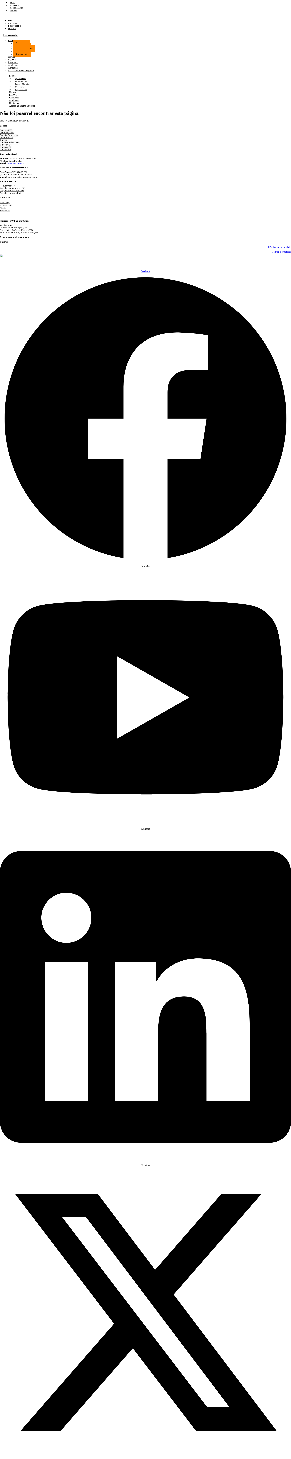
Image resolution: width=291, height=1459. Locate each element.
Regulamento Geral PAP (12, 190)
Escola (11, 40)
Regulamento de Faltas (11, 193)
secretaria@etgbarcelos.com (22, 177)
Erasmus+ (5, 242)
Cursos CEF (5, 145)
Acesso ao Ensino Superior (21, 70)
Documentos (20, 87)
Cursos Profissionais (9, 142)
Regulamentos (22, 54)
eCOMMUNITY (16, 5)
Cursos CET (5, 147)
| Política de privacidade (279, 247)
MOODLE (13, 11)
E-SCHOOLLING (16, 8)
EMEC (12, 2)
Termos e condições (281, 251)
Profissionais (6, 225)
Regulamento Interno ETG (12, 188)
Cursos (3, 140)
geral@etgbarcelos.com (17, 163)
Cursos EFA (5, 149)
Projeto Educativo (22, 84)
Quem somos (20, 78)
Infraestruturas (21, 81)
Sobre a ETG (6, 130)
